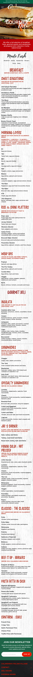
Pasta (14, 63)
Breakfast (7, 60)
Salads (13, 60)
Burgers (27, 60)
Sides (19, 63)
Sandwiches (19, 60)
